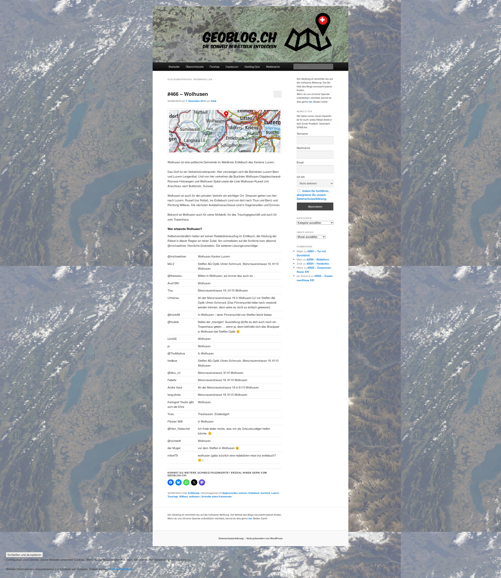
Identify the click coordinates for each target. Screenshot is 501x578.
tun (310, 101)
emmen (243, 493)
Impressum (232, 66)
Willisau (183, 496)
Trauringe (173, 496)
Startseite (174, 66)
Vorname (302, 134)
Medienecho (273, 66)
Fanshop (214, 66)
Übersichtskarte (195, 66)
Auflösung (193, 493)
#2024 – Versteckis (318, 263)
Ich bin (301, 177)
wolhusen (194, 496)
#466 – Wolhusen (188, 93)
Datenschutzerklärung (231, 538)
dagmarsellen (230, 493)
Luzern (275, 493)
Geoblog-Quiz (252, 66)
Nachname (303, 148)
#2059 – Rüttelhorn (318, 259)
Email (300, 162)
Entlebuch (254, 493)
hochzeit (265, 493)
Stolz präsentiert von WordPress (264, 538)
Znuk (213, 101)
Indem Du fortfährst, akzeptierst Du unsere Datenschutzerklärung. (313, 195)
